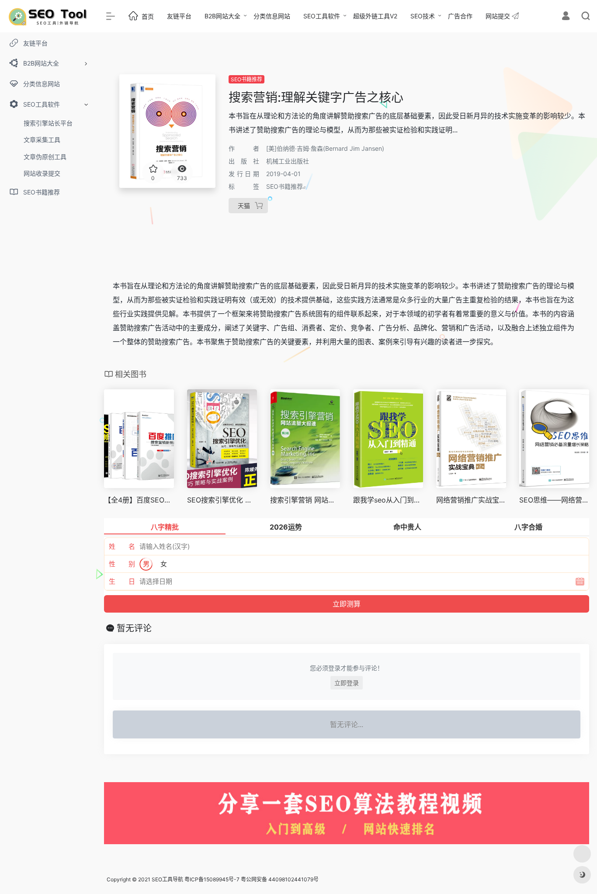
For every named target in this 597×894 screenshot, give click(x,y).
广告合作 (460, 16)
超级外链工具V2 (375, 16)
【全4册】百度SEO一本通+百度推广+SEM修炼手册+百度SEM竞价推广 (139, 500)
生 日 (122, 581)
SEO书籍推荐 (246, 79)
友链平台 (179, 16)
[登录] (565, 17)
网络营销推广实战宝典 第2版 (471, 500)
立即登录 (346, 682)
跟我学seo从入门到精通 (388, 500)
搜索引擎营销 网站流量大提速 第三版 (305, 500)
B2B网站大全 (222, 16)
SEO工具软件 (321, 16)
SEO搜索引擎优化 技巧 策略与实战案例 (222, 500)
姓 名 (122, 546)
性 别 (122, 564)
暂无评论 (134, 628)
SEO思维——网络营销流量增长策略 (554, 500)
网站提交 (499, 16)
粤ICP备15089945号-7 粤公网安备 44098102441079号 (251, 879)
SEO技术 (422, 16)
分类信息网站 (271, 16)
